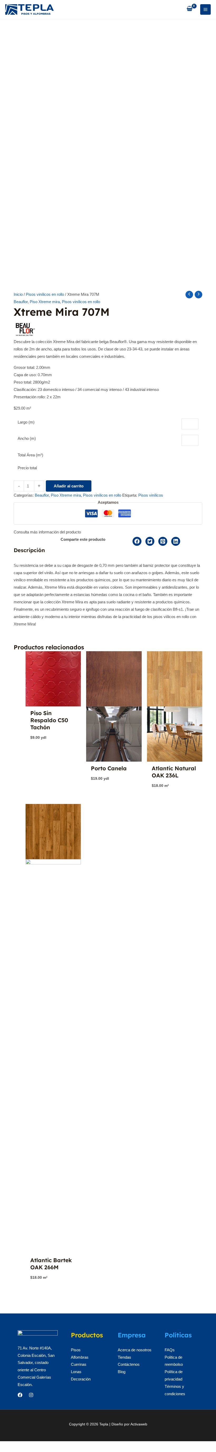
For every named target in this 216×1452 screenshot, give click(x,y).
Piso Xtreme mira (45, 301)
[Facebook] (20, 1395)
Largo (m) (26, 422)
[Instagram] (31, 1395)
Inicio (18, 294)
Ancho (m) (27, 438)
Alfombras (80, 1357)
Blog (121, 1371)
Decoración (81, 1379)
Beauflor (21, 301)
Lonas (76, 1371)
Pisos (76, 1350)
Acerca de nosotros (134, 1350)
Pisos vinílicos (150, 495)
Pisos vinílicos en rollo (45, 294)
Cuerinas (78, 1364)
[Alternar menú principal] (205, 9)
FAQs (170, 1350)
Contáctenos (129, 1364)
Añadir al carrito (69, 486)
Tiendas (124, 1357)
